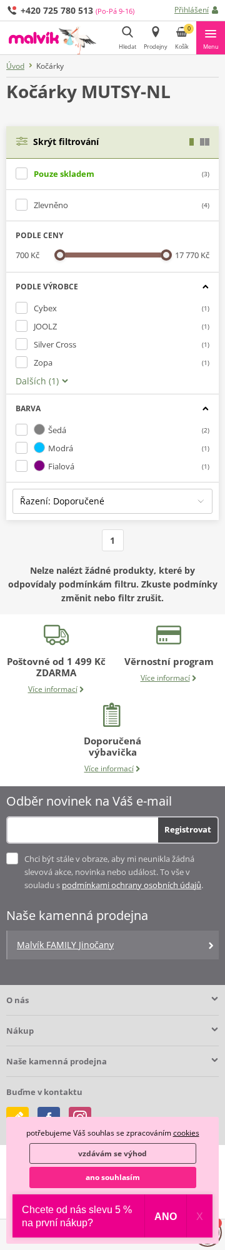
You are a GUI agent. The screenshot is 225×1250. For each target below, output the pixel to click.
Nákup (20, 1030)
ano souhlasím (113, 1177)
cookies (186, 1133)
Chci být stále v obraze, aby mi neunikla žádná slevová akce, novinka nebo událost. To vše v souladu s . (113, 872)
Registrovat (187, 829)
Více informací (53, 689)
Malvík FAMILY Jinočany (65, 945)
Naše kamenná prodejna (56, 1061)
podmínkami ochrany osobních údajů (131, 885)
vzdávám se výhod (112, 1153)
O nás (17, 1000)
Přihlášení (191, 9)
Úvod (15, 66)
